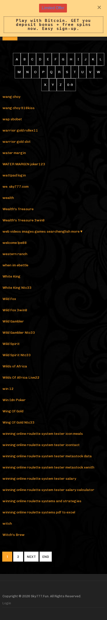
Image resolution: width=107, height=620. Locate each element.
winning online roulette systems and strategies (41, 501)
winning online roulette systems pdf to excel (38, 512)
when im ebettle (15, 265)
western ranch (14, 254)
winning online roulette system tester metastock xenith (48, 467)
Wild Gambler (13, 321)
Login (6, 603)
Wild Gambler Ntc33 (18, 332)
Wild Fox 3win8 (14, 310)
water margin (14, 153)
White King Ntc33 (17, 288)
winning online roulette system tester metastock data (47, 456)
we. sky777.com (15, 186)
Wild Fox (9, 299)
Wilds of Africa (14, 366)
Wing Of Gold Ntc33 (18, 422)
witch (7, 523)
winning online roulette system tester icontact (41, 445)
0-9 (70, 85)
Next (31, 556)
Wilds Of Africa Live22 (21, 377)
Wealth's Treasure (18, 209)
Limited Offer (53, 8)
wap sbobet (12, 119)
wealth (8, 198)
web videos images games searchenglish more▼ (42, 231)
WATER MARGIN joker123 (23, 164)
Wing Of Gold (12, 411)
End (45, 556)
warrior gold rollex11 (20, 130)
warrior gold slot (16, 142)
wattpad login (14, 175)
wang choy (11, 97)
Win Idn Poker (14, 400)
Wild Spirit (11, 344)
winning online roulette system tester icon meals (42, 434)
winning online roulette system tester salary (39, 478)
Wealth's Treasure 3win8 (23, 220)
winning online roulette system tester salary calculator (48, 490)
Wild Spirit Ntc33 (16, 355)
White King (11, 276)
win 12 (8, 389)
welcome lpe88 (14, 243)
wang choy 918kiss (18, 108)
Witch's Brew (13, 535)
